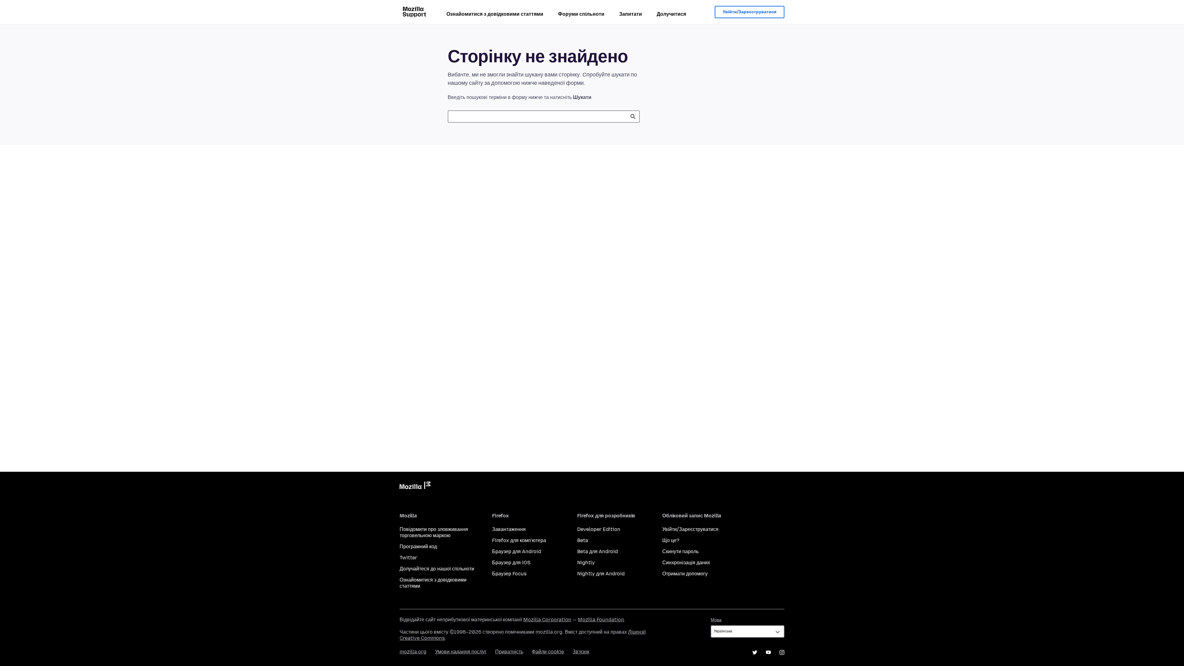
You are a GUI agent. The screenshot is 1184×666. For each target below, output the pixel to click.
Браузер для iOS (511, 562)
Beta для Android (597, 551)
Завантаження (509, 529)
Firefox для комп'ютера (519, 540)
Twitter (408, 558)
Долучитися (671, 14)
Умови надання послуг (461, 652)
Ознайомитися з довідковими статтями (494, 14)
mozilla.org (413, 652)
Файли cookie (548, 652)
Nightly (586, 562)
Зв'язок (581, 652)
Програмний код (418, 546)
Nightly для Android (601, 574)
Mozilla (415, 486)
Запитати (630, 14)
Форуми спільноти (581, 14)
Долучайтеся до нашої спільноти (437, 569)
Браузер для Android (516, 551)
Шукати (633, 116)
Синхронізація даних (686, 562)
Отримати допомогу (685, 574)
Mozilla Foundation (601, 620)
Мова (716, 620)
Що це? (670, 540)
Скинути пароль (680, 551)
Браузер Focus (509, 574)
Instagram (781, 652)
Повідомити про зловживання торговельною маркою (434, 532)
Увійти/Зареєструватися (749, 11)
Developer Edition (598, 529)
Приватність (509, 652)
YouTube (768, 652)
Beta (582, 540)
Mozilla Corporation (547, 620)
